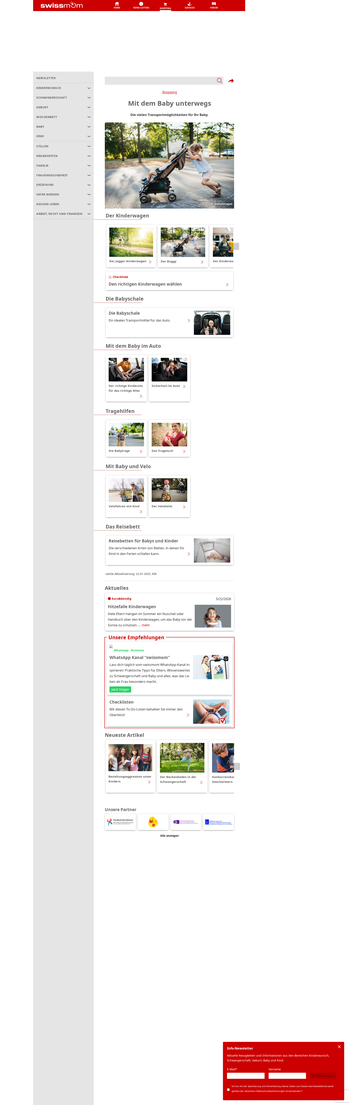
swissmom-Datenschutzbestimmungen (264, 1090)
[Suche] (164, 81)
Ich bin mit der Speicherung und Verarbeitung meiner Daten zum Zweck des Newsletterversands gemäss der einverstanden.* (283, 1088)
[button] (117, 5)
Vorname (275, 1069)
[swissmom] (70, 6)
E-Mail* (232, 1069)
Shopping (169, 92)
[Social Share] (231, 81)
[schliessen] (339, 1047)
